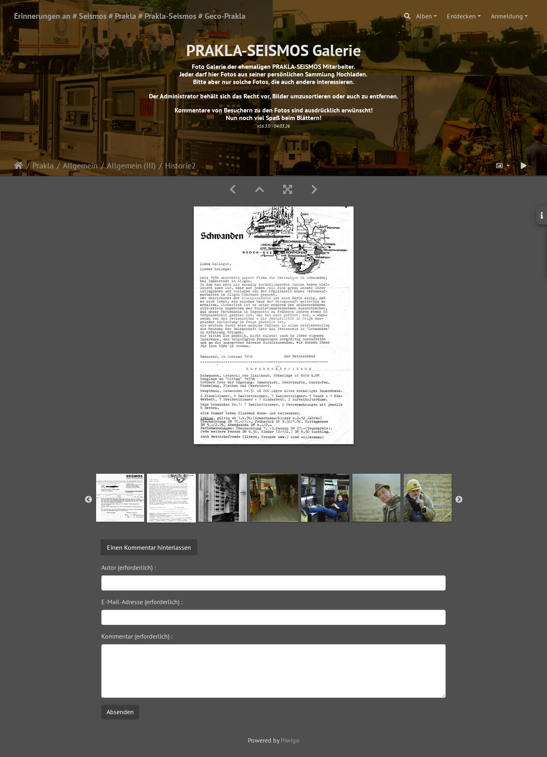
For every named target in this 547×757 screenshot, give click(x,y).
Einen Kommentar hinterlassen (149, 547)
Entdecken (461, 16)
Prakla (43, 165)
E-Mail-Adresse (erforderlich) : (142, 602)
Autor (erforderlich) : (128, 567)
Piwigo (290, 740)
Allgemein (80, 165)
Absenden (120, 712)
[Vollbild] (288, 189)
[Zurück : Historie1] (232, 189)
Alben (424, 16)
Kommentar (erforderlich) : (137, 636)
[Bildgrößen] (502, 166)
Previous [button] (88, 500)
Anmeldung (507, 16)
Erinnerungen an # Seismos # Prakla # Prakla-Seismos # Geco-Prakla (129, 16)
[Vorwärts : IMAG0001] (314, 189)
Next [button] (459, 500)
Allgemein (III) (131, 165)
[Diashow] (524, 166)
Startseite (18, 166)
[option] (120, 498)
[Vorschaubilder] (259, 189)
